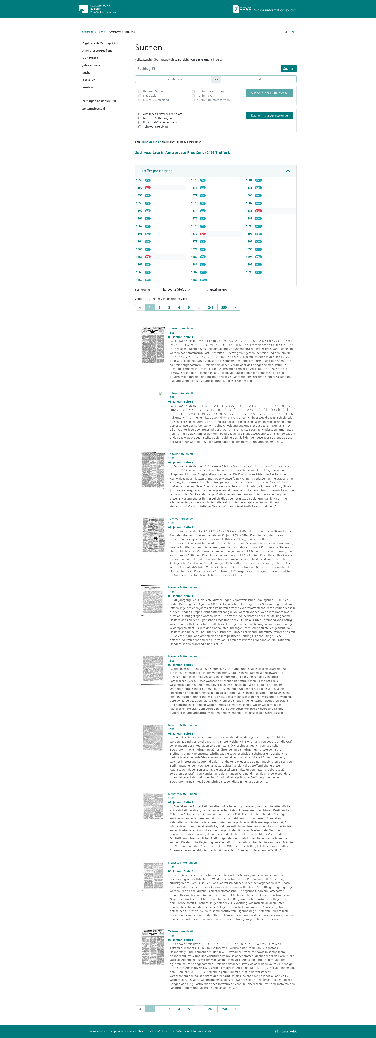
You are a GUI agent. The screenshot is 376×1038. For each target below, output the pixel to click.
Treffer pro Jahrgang (157, 171)
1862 (139, 226)
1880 (194, 257)
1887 (249, 203)
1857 (139, 187)
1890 (249, 226)
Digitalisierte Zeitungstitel (100, 43)
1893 (249, 249)
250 (224, 307)
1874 (194, 210)
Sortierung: (142, 289)
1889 (249, 218)
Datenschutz (97, 1031)
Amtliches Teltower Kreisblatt (162, 114)
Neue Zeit (149, 95)
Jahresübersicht (93, 65)
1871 (194, 187)
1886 (249, 195)
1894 (249, 257)
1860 (139, 210)
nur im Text (204, 95)
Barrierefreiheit (158, 1031)
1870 (194, 180)
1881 (194, 264)
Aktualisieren (217, 290)
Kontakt (87, 87)
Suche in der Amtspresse (269, 115)
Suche (101, 31)
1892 (249, 241)
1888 (249, 210)
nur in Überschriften (210, 91)
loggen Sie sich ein (151, 141)
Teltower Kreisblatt (155, 126)
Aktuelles (88, 80)
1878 (194, 241)
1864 (139, 241)
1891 (249, 233)
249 (210, 307)
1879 (194, 249)
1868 (139, 272)
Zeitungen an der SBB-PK (99, 101)
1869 (139, 279)
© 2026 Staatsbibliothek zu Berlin (192, 1031)
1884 (249, 180)
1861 (139, 218)
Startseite (87, 31)
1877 (194, 233)
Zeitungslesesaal (93, 108)
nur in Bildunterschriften (213, 100)
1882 (194, 272)
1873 (194, 203)
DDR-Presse (90, 58)
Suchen (288, 68)
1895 (249, 264)
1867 (139, 264)
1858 (139, 195)
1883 (194, 279)
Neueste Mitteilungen (157, 118)
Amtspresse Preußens (97, 50)
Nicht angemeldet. (286, 1031)
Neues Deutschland (156, 100)
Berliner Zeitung (154, 91)
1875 (194, 218)
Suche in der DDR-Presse (269, 93)
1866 (139, 257)
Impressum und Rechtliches (127, 1031)
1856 (139, 180)
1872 (194, 195)
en (292, 31)
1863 (139, 233)
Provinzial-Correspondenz (160, 122)
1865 (139, 249)
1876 (194, 226)
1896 (249, 272)
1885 (249, 187)
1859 (139, 203)
